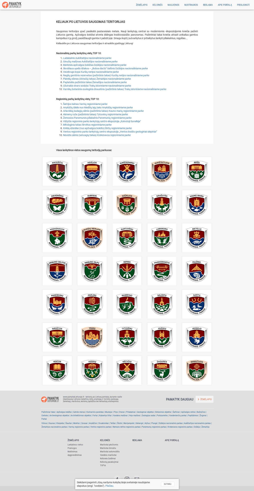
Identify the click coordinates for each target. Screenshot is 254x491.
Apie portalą (225, 4)
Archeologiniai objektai (59, 415)
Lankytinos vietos (75, 444)
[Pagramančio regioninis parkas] (162, 271)
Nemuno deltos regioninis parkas (126, 427)
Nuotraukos (191, 4)
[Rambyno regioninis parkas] (127, 304)
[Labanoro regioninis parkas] (162, 238)
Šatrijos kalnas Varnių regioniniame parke (85, 104)
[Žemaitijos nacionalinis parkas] (197, 370)
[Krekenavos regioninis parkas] (57, 238)
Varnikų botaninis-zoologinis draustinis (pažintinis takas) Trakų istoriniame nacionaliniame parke (114, 89)
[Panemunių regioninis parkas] (57, 304)
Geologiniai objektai (145, 412)
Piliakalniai (130, 412)
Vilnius (44, 423)
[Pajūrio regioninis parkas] (197, 271)
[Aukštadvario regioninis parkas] (127, 171)
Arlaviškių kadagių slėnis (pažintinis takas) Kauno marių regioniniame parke (103, 111)
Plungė (154, 423)
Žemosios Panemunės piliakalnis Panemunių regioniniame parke (97, 117)
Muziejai (108, 412)
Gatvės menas (79, 412)
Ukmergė (139, 423)
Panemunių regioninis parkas (154, 427)
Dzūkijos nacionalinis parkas (170, 423)
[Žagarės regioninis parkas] (162, 370)
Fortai (95, 415)
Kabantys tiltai (105, 415)
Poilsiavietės (162, 415)
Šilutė (119, 423)
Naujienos (173, 4)
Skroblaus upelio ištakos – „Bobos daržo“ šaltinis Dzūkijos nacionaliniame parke (105, 68)
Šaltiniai (176, 412)
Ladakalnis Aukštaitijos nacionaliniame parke (87, 58)
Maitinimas (72, 451)
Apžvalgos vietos (188, 412)
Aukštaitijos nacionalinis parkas (197, 423)
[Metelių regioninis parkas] (197, 238)
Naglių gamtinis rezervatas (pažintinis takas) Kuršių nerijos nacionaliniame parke (106, 75)
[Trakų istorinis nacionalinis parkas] (92, 337)
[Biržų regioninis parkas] (197, 171)
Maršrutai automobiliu (110, 451)
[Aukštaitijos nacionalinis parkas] (162, 171)
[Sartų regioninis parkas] (197, 304)
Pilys (116, 412)
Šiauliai (68, 423)
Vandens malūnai (120, 415)
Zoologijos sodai (148, 415)
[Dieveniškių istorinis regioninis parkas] (57, 205)
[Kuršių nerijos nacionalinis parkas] (92, 238)
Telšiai (113, 423)
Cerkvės (44, 415)
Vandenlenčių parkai (177, 415)
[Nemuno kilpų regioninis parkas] (92, 271)
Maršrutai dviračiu (108, 448)
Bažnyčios (201, 412)
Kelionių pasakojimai (109, 462)
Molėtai (76, 423)
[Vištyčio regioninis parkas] (127, 370)
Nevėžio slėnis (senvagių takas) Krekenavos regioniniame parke (97, 135)
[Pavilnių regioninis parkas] (92, 304)
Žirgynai (203, 415)
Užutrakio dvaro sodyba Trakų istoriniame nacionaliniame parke (97, 85)
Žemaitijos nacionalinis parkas (54, 427)
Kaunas (52, 423)
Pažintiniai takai (48, 412)
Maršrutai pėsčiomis (109, 444)
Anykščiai (93, 423)
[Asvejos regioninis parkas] (92, 171)
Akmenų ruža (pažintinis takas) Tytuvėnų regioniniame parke (95, 114)
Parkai (44, 419)
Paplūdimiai (193, 415)
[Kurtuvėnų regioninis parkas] (127, 238)
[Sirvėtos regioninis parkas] (57, 337)
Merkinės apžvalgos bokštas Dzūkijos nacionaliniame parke (94, 65)
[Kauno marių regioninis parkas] (197, 205)
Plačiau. (109, 485)
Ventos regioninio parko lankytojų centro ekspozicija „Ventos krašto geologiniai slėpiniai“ (110, 131)
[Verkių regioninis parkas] (92, 370)
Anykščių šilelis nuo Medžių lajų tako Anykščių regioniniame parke (98, 107)
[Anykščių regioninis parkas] (57, 171)
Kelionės (157, 4)
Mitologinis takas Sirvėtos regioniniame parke (87, 124)
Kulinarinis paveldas (95, 412)
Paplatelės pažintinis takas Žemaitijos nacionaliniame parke (95, 82)
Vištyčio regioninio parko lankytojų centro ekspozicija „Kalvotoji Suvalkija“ (102, 121)
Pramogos (72, 448)
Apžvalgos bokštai (64, 412)
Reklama (208, 4)
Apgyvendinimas (75, 455)
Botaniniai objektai (163, 412)
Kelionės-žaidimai (108, 458)
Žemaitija (205, 427)
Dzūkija (197, 427)
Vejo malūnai (134, 415)
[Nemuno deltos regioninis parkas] (57, 271)
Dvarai (122, 412)
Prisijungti (243, 4)
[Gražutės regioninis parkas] (162, 205)
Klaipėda (60, 423)
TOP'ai (103, 465)
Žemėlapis (141, 4)
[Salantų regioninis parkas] (162, 304)
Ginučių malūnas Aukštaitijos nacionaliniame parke (90, 61)
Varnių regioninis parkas (79, 427)
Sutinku (167, 484)
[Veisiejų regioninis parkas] (197, 337)
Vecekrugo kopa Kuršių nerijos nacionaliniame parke (91, 71)
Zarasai (84, 423)
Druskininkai (103, 423)
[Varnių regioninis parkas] (162, 337)
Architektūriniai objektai (81, 415)
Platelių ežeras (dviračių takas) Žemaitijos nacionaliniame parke (97, 78)
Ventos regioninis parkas (101, 427)
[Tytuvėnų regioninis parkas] (127, 337)
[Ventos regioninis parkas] (57, 370)
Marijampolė (129, 423)
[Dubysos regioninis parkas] (92, 205)
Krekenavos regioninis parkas (180, 427)
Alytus (147, 423)
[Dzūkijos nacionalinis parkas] (127, 205)
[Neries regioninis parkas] (127, 271)
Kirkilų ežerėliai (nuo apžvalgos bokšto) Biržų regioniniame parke (97, 128)
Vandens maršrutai (108, 455)
